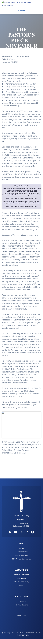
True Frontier (23, 635)
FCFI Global (21, 596)
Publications (21, 615)
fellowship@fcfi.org (21, 515)
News (21, 543)
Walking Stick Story (21, 582)
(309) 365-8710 (21, 520)
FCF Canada (21, 601)
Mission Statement (21, 575)
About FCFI (21, 569)
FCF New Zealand (21, 605)
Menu (23, 10)
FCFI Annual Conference (21, 559)
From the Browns (21, 555)
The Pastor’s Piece (21, 552)
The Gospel (21, 578)
